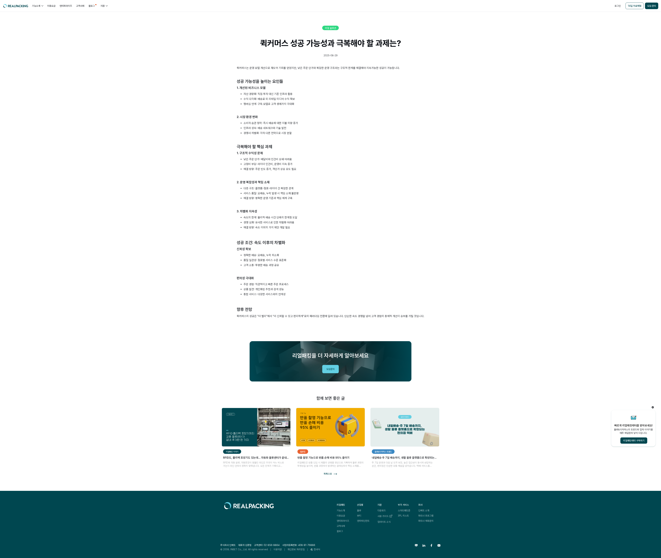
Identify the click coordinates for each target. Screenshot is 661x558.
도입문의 (330, 369)
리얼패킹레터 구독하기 (633, 440)
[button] (37, 5)
